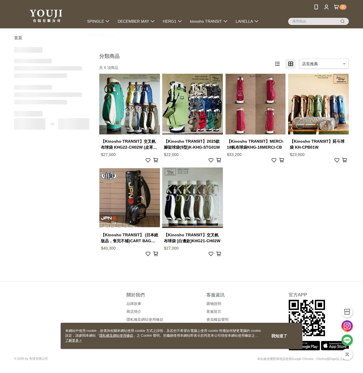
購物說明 (213, 304)
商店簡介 (133, 311)
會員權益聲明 (217, 319)
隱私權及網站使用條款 (144, 319)
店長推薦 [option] (310, 64)
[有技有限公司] (45, 15)
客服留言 (213, 311)
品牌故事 (133, 304)
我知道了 (279, 336)
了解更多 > (73, 340)
